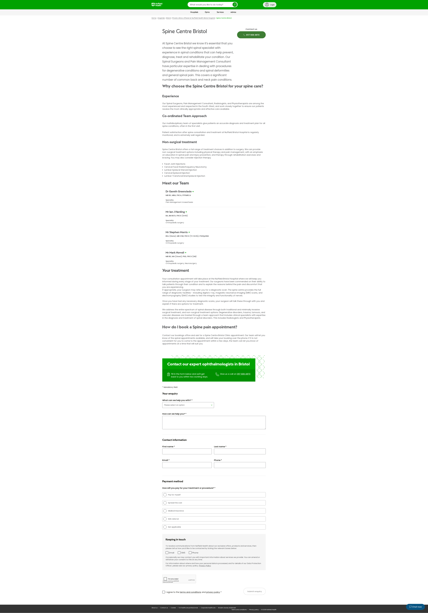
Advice (233, 12)
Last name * (220, 446)
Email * (166, 460)
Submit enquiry (254, 591)
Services (220, 12)
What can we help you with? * (177, 400)
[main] (214, 310)
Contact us (164, 608)
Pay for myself (174, 494)
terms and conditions (190, 592)
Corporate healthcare (208, 608)
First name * (168, 446)
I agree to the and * (194, 592)
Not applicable (174, 527)
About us (155, 608)
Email (171, 552)
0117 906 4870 (243, 374)
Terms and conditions (239, 610)
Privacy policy (254, 610)
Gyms (207, 12)
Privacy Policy (205, 565)
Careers (173, 608)
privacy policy (213, 592)
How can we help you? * (174, 413)
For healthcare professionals (188, 608)
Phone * (218, 460)
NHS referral (173, 519)
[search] (213, 4)
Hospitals (194, 12)
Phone (195, 552)
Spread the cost (175, 503)
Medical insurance (176, 511)
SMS (183, 552)
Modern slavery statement (227, 608)
